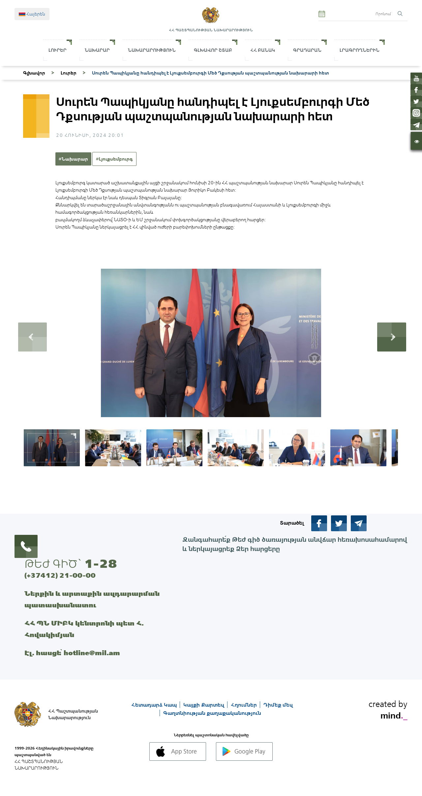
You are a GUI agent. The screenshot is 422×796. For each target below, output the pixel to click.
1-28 (100, 563)
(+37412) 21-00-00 (60, 575)
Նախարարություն (152, 50)
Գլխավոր (34, 73)
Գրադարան (307, 50)
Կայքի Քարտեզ (204, 704)
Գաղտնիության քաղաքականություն (212, 713)
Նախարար (97, 50)
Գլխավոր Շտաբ (213, 50)
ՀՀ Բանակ (262, 50)
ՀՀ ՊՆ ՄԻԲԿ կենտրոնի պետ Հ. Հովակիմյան (84, 629)
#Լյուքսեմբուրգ (114, 159)
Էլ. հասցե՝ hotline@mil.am (72, 653)
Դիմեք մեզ (278, 704)
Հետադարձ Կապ (154, 704)
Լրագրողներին (359, 50)
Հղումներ (244, 704)
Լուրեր (57, 50)
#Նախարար (73, 159)
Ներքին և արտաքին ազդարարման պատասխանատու (92, 599)
